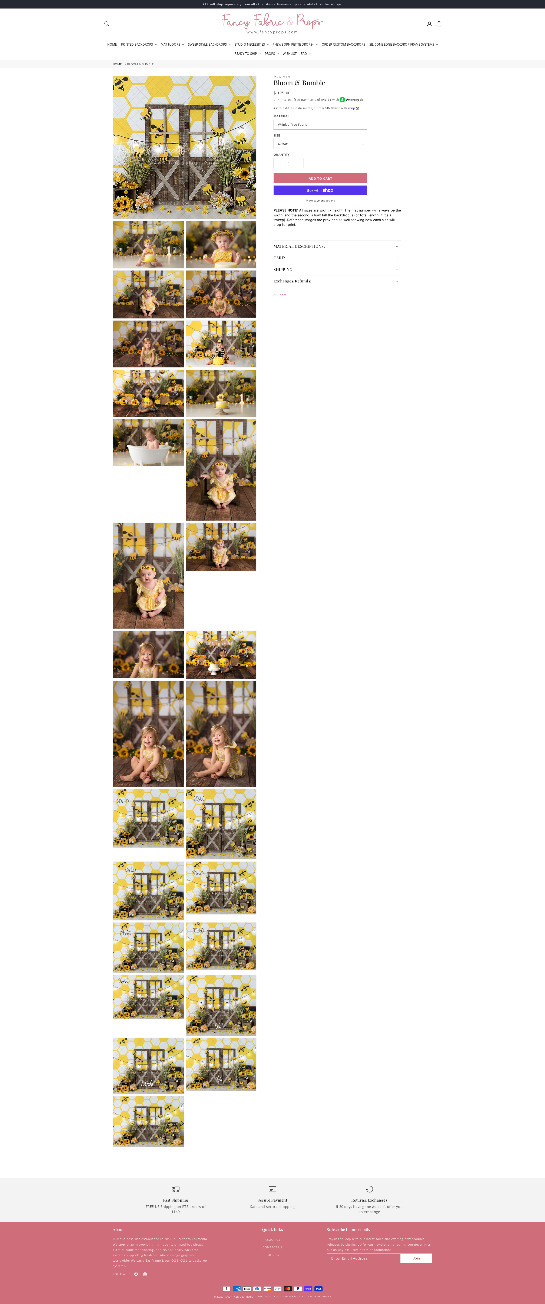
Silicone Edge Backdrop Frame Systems (401, 44)
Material (281, 116)
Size (277, 135)
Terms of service (319, 1296)
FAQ (304, 54)
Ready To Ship (246, 54)
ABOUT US (272, 1240)
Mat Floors (170, 44)
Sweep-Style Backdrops (207, 44)
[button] (107, 24)
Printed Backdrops (137, 44)
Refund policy (268, 1296)
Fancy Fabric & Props (238, 1296)
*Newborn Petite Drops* (293, 44)
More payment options (320, 200)
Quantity (282, 155)
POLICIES (272, 1255)
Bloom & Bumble (140, 64)
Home (117, 64)
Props (270, 54)
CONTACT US (272, 1247)
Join (416, 1258)
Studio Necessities (250, 44)
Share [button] (282, 295)
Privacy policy (293, 1296)
